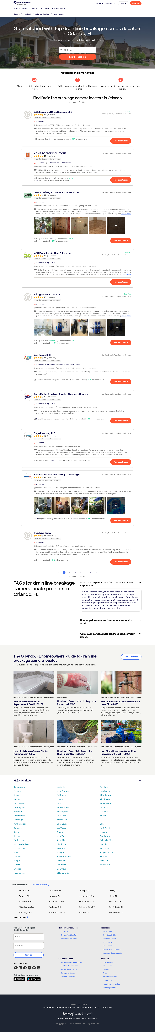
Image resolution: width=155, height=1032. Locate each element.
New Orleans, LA (86, 901)
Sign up (28, 955)
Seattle (103, 856)
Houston (104, 832)
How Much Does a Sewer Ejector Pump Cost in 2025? (31, 752)
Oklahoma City (63, 873)
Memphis (104, 807)
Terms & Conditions (91, 1018)
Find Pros (64, 931)
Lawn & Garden (37, 8)
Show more (126, 214)
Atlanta (17, 865)
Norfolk (103, 844)
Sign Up (135, 3)
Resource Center (109, 939)
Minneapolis (62, 811)
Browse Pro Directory (69, 935)
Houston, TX (54, 896)
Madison (104, 861)
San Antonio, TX (116, 907)
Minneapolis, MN (56, 901)
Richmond (104, 848)
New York (61, 836)
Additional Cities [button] (20, 917)
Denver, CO (24, 896)
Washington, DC (116, 912)
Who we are (107, 966)
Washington (19, 840)
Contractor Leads (68, 973)
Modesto (18, 811)
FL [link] (22, 14)
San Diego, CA (25, 912)
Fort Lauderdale (21, 844)
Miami (16, 852)
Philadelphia (105, 795)
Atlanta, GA (24, 891)
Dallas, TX (113, 891)
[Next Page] (96, 572)
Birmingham (19, 787)
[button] (43, 225)
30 (91, 572)
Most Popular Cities (21, 885)
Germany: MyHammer (63, 1007)
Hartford (17, 836)
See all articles (131, 657)
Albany (60, 832)
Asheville (61, 840)
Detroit (60, 803)
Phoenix (17, 791)
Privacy (64, 1014)
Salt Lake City (106, 840)
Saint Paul (61, 816)
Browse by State (39, 885)
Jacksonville (19, 848)
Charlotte (61, 844)
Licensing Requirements (112, 953)
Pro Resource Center (69, 969)
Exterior (25, 8)
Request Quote (121, 141)
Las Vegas (61, 828)
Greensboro (62, 848)
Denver (17, 832)
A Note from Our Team (111, 949)
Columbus (61, 869)
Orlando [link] (28, 14)
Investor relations (110, 977)
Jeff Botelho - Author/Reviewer (28, 697)
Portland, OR (55, 907)
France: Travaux (48, 1007)
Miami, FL (113, 896)
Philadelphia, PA (26, 907)
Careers (106, 969)
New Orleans (63, 791)
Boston (60, 799)
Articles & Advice (58, 8)
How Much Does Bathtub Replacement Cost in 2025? (28, 703)
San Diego (18, 820)
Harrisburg (105, 791)
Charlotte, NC (55, 891)
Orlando (17, 856)
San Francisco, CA (57, 912)
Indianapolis (19, 873)
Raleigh (60, 852)
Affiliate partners (109, 988)
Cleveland (61, 865)
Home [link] (16, 14)
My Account (107, 931)
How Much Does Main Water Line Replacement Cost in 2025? (118, 752)
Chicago (17, 869)
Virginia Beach (106, 852)
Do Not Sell (79, 1014)
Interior (17, 8)
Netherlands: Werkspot (93, 1007)
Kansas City (62, 820)
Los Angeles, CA (86, 896)
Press (105, 973)
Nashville (104, 811)
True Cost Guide (109, 935)
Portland (104, 787)
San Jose (18, 828)
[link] (77, 115)
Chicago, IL (84, 891)
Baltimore (61, 795)
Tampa (17, 861)
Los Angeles (19, 807)
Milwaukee (105, 865)
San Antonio (105, 836)
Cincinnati (61, 861)
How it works (108, 962)
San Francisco (20, 824)
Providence (105, 803)
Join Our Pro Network (69, 966)
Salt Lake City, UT (87, 907)
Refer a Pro (107, 942)
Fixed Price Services (69, 939)
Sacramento (19, 816)
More (47, 8)
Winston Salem (64, 856)
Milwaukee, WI (25, 901)
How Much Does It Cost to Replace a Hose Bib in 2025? (120, 703)
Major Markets (22, 780)
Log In (123, 3)
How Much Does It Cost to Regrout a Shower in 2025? (76, 702)
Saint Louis (62, 824)
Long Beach (19, 803)
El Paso (103, 824)
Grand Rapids (63, 807)
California (71, 1014)
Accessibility (89, 1014)
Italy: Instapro (77, 1007)
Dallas (103, 820)
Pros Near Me (108, 946)
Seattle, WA (84, 912)
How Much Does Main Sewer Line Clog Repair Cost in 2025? (74, 752)
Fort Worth (105, 828)
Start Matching (77, 56)
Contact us (107, 980)
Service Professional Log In (71, 962)
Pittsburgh (105, 799)
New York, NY (115, 901)
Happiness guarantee (111, 984)
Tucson (17, 795)
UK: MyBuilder (107, 1007)
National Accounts (68, 977)
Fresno (17, 799)
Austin (103, 816)
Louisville (61, 787)
